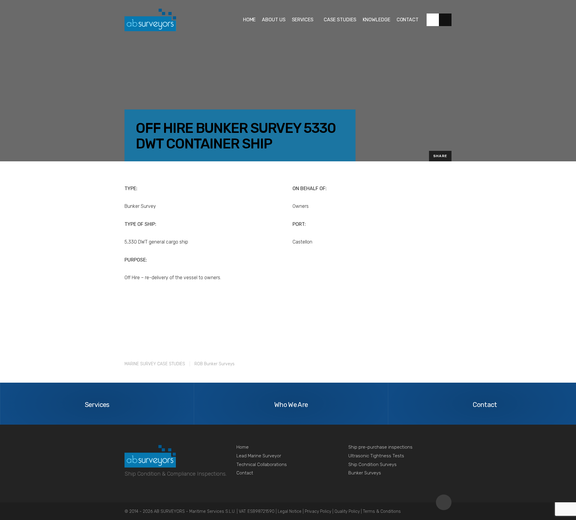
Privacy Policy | (319, 511)
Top (444, 502)
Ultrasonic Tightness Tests (376, 456)
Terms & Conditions (382, 511)
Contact (244, 473)
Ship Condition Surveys (372, 464)
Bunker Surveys (364, 473)
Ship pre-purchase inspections (380, 447)
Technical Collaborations (261, 464)
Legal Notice (290, 511)
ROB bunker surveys (214, 363)
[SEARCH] (445, 19)
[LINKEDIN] (433, 19)
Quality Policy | (348, 511)
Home (242, 447)
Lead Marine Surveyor (258, 456)
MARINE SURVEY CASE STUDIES (154, 363)
